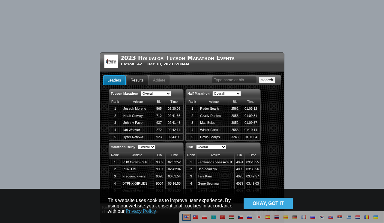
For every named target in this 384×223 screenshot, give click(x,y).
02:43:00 (174, 137)
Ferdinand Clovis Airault (215, 162)
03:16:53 (174, 183)
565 (159, 108)
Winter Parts (209, 130)
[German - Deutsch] (295, 219)
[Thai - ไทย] (277, 219)
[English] (186, 219)
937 (159, 122)
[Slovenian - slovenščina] (249, 219)
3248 (234, 137)
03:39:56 (252, 169)
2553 (234, 130)
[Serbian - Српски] (340, 219)
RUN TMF (129, 169)
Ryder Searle (209, 108)
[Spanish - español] (268, 219)
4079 (239, 183)
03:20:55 (252, 162)
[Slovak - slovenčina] (331, 219)
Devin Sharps (210, 137)
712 (159, 115)
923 (159, 137)
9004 (159, 183)
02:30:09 (174, 108)
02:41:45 (174, 122)
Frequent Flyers (134, 176)
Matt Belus (207, 122)
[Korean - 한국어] (322, 219)
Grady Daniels (210, 115)
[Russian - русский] (313, 219)
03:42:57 (252, 176)
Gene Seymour (209, 183)
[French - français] (304, 219)
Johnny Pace (132, 122)
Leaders (114, 80)
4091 (239, 162)
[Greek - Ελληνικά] (349, 219)
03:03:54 (174, 176)
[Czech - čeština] (240, 219)
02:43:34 (174, 169)
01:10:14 (250, 130)
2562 (234, 108)
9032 (159, 162)
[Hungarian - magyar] (231, 219)
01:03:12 (250, 108)
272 (159, 130)
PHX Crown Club (134, 162)
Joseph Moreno (134, 108)
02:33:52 (174, 162)
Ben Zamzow (207, 169)
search (267, 80)
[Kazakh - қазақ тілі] (213, 219)
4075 (239, 176)
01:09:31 (250, 115)
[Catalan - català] (286, 219)
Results (137, 80)
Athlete (159, 80)
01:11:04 (251, 137)
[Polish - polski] (204, 219)
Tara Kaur (205, 176)
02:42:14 (174, 130)
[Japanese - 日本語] (259, 219)
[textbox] (234, 80)
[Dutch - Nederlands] (358, 219)
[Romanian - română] (367, 219)
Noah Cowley (133, 115)
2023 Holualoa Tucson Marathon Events (177, 58)
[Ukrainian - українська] (376, 219)
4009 (239, 169)
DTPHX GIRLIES (134, 183)
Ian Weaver (131, 130)
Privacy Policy (141, 211)
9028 (159, 176)
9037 (159, 169)
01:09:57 (250, 122)
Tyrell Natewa (133, 137)
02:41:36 (174, 115)
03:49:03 (252, 183)
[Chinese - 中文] (195, 219)
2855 (234, 115)
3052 (234, 122)
